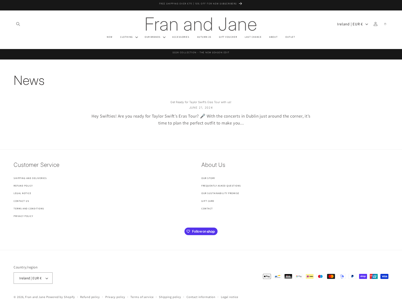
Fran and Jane (35, 297)
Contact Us (21, 200)
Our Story (208, 178)
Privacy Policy (23, 216)
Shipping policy (170, 297)
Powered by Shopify (60, 297)
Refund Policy (23, 185)
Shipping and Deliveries (30, 178)
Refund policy (90, 297)
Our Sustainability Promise (220, 193)
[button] (18, 23)
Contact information (201, 297)
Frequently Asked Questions (221, 185)
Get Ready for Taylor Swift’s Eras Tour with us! (200, 102)
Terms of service (142, 297)
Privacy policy (115, 297)
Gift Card (207, 200)
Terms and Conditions (29, 208)
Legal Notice (22, 193)
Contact (207, 208)
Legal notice (229, 297)
